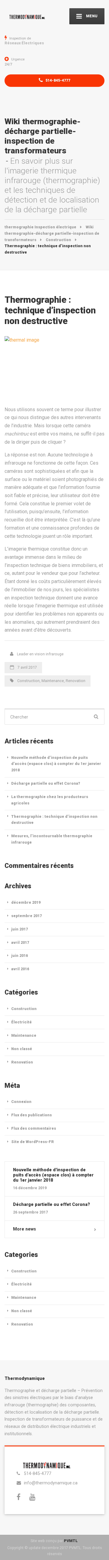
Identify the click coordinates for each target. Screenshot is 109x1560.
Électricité (21, 1022)
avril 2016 (20, 969)
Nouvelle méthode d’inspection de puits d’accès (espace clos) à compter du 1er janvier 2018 (56, 764)
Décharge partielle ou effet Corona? (45, 783)
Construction (28, 680)
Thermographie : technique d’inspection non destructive (54, 819)
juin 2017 (19, 929)
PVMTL (71, 1540)
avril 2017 (20, 942)
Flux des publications (31, 1115)
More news (24, 1229)
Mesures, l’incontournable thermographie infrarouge (51, 839)
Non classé (21, 1048)
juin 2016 (19, 955)
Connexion (21, 1101)
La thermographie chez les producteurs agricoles (49, 799)
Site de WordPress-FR (32, 1141)
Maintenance (52, 680)
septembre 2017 (26, 915)
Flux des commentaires (33, 1128)
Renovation (75, 680)
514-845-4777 (57, 80)
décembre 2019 (26, 902)
